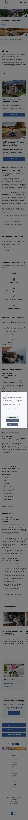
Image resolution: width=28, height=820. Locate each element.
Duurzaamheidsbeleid (14, 803)
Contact (14, 784)
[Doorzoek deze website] (21, 2)
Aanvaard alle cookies (12, 420)
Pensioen (14, 766)
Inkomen (14, 777)
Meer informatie (6, 411)
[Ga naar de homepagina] (8, 2)
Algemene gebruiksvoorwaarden (13, 797)
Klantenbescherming (14, 788)
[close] (24, 394)
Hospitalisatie (14, 762)
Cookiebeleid (14, 801)
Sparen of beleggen (14, 764)
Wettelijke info (14, 805)
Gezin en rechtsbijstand (14, 759)
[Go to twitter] (18, 743)
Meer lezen (14, 114)
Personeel (14, 775)
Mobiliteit (14, 755)
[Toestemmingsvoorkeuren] (5, 817)
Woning (14, 757)
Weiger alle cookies (12, 424)
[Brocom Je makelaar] (14, 814)
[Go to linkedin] (16, 743)
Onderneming (14, 773)
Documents (14, 786)
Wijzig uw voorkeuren (12, 417)
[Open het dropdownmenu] (25, 2)
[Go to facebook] (13, 743)
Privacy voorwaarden (14, 799)
